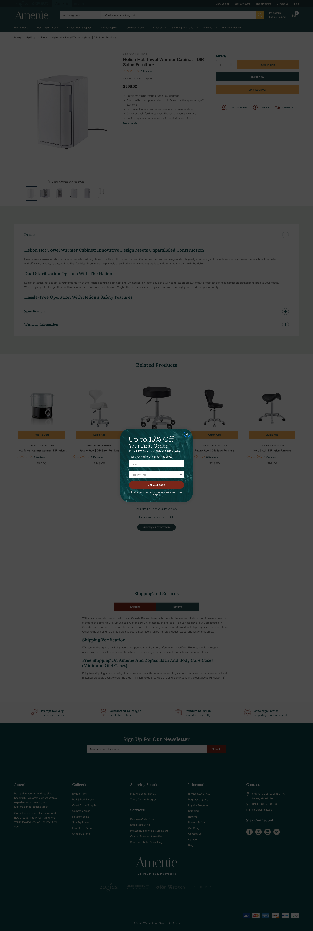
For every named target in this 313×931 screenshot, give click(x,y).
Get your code (156, 484)
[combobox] (155, 474)
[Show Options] (181, 474)
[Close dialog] (187, 434)
